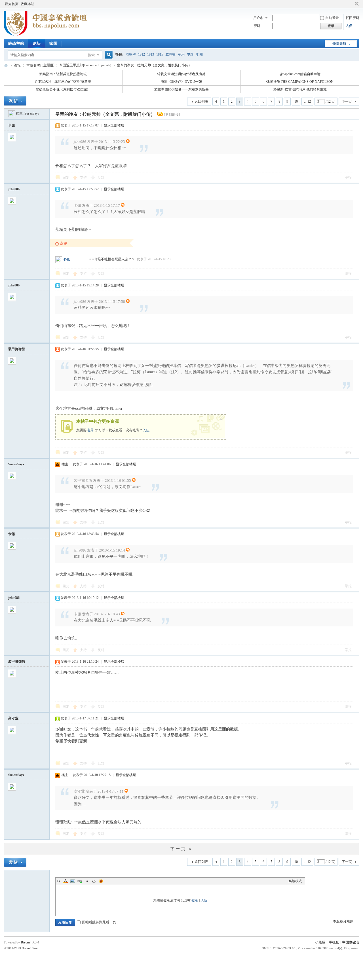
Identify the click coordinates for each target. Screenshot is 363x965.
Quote (87, 881)
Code (94, 881)
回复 (65, 178)
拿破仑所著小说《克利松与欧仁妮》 (63, 89)
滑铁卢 (131, 54)
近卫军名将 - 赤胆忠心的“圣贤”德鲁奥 (63, 82)
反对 (101, 178)
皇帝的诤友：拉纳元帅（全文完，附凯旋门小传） (154, 65)
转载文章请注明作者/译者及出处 (181, 74)
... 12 (307, 102)
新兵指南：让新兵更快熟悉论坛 (63, 74)
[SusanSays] (11, 113)
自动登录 (332, 18)
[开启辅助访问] (351, 4)
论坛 (37, 43)
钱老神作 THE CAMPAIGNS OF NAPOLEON (300, 82)
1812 (141, 54)
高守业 (13, 718)
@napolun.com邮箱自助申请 (300, 74)
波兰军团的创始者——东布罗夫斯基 (181, 89)
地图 (199, 54)
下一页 (347, 102)
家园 (53, 43)
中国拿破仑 (350, 942)
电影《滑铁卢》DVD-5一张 (181, 82)
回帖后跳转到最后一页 (99, 922)
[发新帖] (15, 100)
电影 (190, 54)
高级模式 (295, 881)
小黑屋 (320, 942)
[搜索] (107, 55)
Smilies (101, 881)
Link (80, 881)
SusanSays (31, 113)
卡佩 (11, 125)
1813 (150, 54)
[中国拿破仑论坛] (45, 35)
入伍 (349, 26)
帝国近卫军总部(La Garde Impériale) (85, 65)
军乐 (181, 54)
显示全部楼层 (114, 125)
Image (72, 881)
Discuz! (26, 942)
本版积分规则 (343, 921)
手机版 (334, 942)
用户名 (258, 18)
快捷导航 (339, 44)
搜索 (91, 55)
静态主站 (16, 43)
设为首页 (11, 4)
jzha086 (14, 189)
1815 (159, 54)
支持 (84, 178)
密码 (257, 26)
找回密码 (352, 18)
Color (65, 881)
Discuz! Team (30, 948)
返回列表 (201, 102)
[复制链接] (172, 115)
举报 (348, 178)
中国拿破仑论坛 (6, 65)
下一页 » (181, 849)
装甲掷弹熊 (16, 349)
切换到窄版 (356, 4)
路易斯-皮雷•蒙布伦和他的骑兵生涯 (300, 89)
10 (296, 102)
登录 (90, 430)
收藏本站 (27, 4)
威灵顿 (170, 54)
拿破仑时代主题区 (40, 65)
